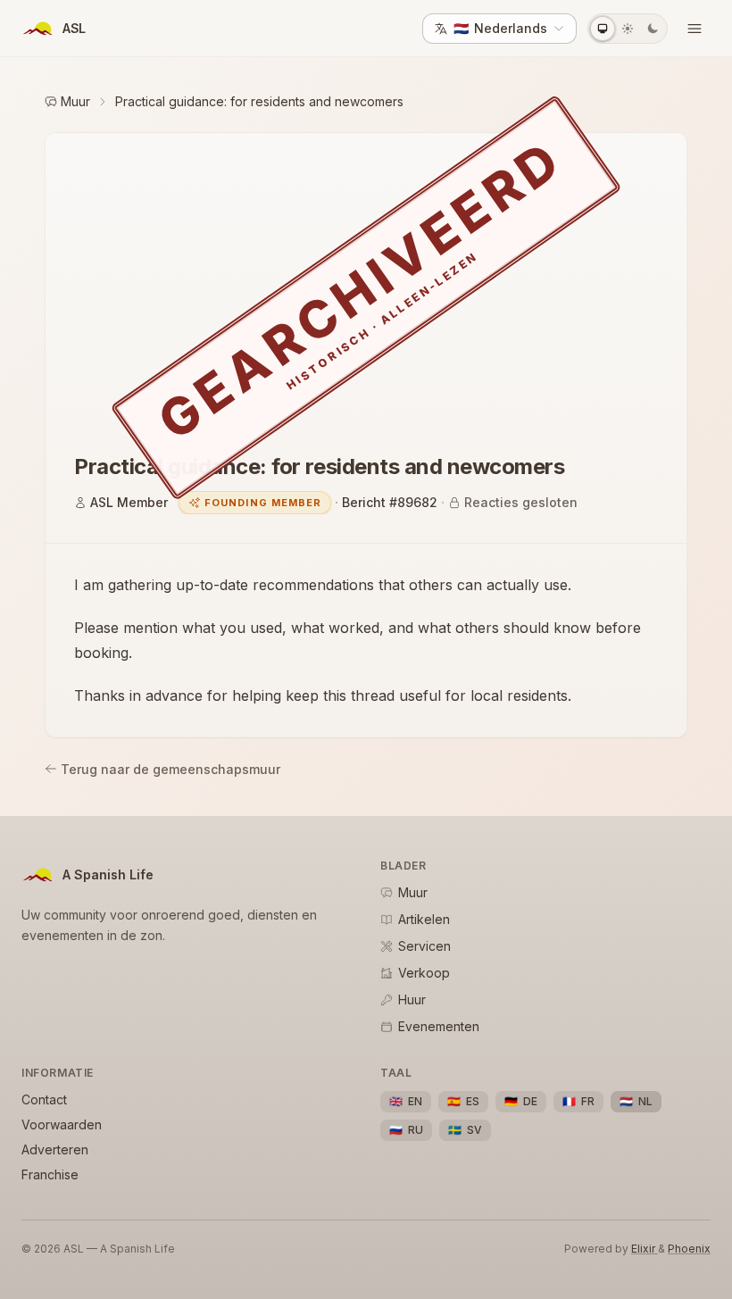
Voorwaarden (61, 1124)
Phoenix (689, 1248)
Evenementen (438, 1026)
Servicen (424, 945)
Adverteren (54, 1149)
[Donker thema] (652, 28)
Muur (75, 101)
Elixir (644, 1248)
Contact (44, 1099)
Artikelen (424, 919)
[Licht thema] (627, 28)
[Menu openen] (694, 28)
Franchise (50, 1174)
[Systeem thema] (602, 28)
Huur (412, 999)
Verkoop (424, 972)
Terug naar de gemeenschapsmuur (170, 769)
